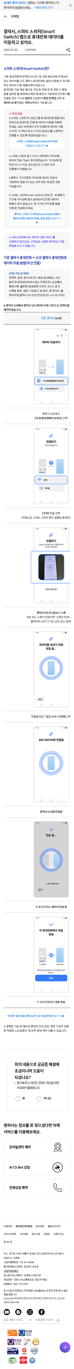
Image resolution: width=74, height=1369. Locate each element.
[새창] (12, 1332)
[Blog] (18, 1313)
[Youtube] (7, 1313)
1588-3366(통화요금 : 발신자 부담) (30, 1279)
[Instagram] (30, 1313)
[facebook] (41, 1313)
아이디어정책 (10, 1234)
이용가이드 (58, 1234)
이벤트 (46, 1234)
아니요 (47, 1098)
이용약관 (8, 1226)
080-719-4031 (20, 1284)
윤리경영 (40, 1226)
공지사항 (36, 1234)
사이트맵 (24, 1234)
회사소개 (8, 1241)
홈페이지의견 (54, 1226)
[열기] (65, 1347)
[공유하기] (68, 50)
